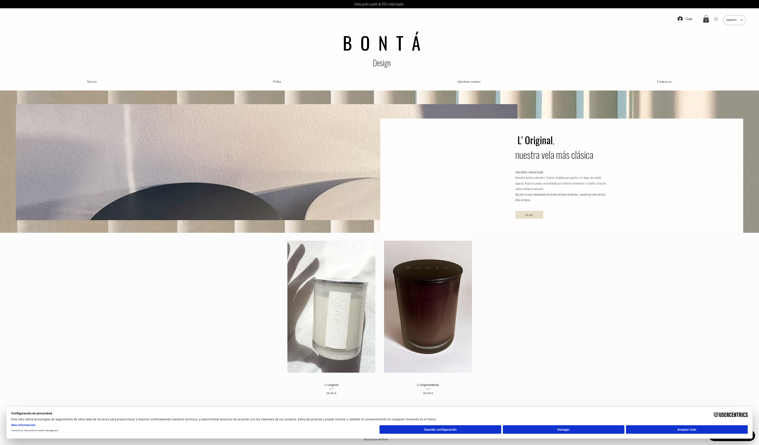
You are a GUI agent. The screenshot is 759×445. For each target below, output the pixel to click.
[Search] (716, 19)
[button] (706, 19)
